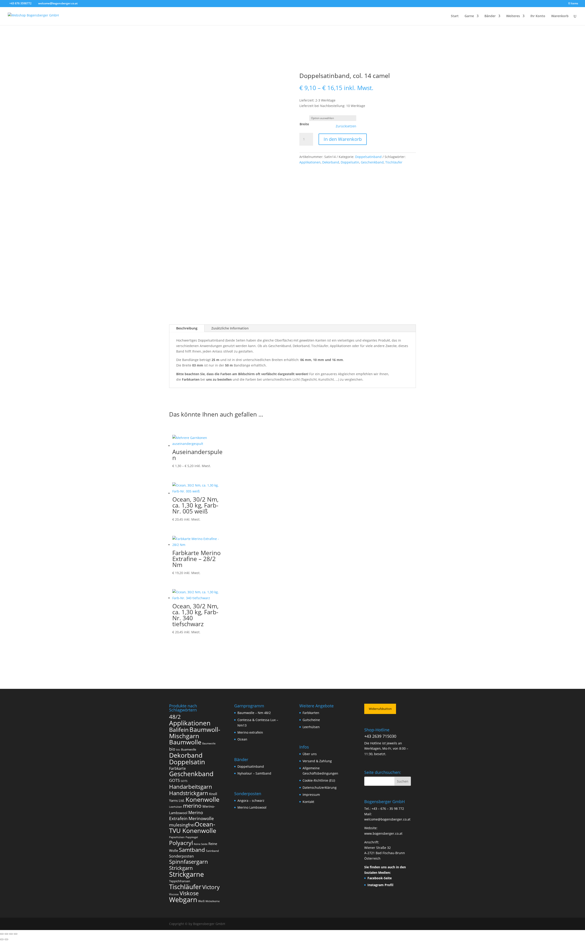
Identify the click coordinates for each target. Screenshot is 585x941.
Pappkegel (192, 837)
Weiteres (513, 16)
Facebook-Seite (379, 878)
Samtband (192, 849)
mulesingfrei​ (182, 825)
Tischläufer (393, 162)
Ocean (242, 739)
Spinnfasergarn (188, 861)
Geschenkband (372, 162)
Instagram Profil (380, 885)
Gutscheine (311, 720)
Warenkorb (560, 16)
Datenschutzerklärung (320, 787)
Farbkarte (177, 768)
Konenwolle (202, 799)
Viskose (189, 893)
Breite (304, 124)
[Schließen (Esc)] (15, 934)
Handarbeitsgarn (190, 786)
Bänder (490, 16)
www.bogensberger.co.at (383, 833)
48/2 (175, 716)
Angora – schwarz (250, 800)
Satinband (212, 851)
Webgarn (183, 899)
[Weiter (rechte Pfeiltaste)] (6, 939)
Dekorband (330, 162)
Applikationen (310, 162)
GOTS (174, 780)
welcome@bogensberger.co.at (387, 819)
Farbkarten (311, 713)
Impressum (311, 794)
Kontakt (308, 801)
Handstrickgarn (188, 793)
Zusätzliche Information (230, 328)
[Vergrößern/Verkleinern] (2, 934)
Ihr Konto (537, 16)
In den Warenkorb (343, 139)
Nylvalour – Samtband (254, 773)
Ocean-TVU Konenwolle (192, 827)
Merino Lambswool (251, 807)
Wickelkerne (212, 901)
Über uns (310, 754)
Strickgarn (181, 867)
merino (192, 805)
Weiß (201, 901)
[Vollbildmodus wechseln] (6, 934)
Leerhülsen (175, 806)
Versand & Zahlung (317, 761)
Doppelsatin (350, 162)
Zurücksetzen (346, 126)
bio (172, 749)
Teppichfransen (179, 881)
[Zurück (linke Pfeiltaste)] (2, 939)
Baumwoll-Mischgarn (194, 732)
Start (455, 16)
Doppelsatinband (368, 157)
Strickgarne (186, 874)
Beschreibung (186, 328)
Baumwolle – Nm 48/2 (254, 713)
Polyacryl (181, 843)
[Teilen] (11, 934)
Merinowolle (201, 818)
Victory (211, 887)
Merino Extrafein (186, 815)
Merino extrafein (250, 732)
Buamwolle (188, 749)
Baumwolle (185, 742)
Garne (469, 16)
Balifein (179, 729)
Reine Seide (200, 844)
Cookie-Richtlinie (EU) (319, 780)
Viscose (174, 894)
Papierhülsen (177, 837)
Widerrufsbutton (380, 709)
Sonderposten (181, 856)
